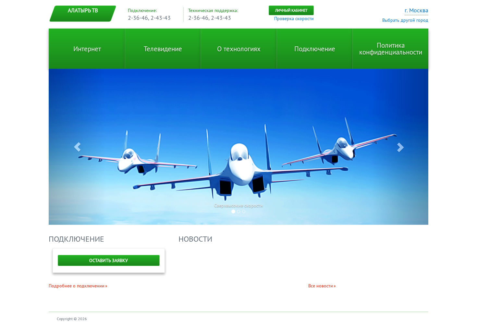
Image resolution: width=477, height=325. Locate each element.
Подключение (314, 48)
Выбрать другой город (405, 20)
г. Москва (416, 10)
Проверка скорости (294, 18)
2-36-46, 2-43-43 (149, 17)
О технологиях (239, 48)
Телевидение (163, 48)
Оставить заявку (108, 260)
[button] (77, 147)
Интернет (87, 48)
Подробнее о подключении (76, 286)
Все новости (320, 286)
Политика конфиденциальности (390, 48)
